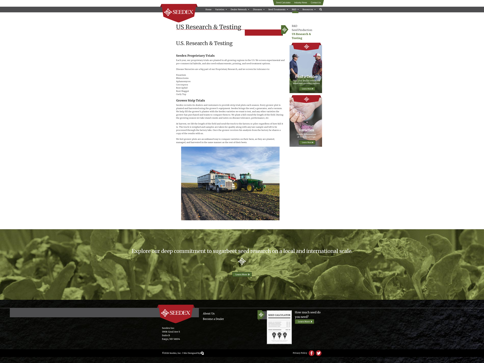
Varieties (219, 9)
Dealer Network (239, 9)
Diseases (257, 9)
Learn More (241, 274)
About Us (209, 313)
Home (208, 9)
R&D (294, 9)
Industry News (300, 3)
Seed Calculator (283, 3)
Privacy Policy (300, 353)
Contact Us (316, 3)
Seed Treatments (276, 9)
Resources (307, 9)
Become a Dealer (213, 319)
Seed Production (302, 30)
